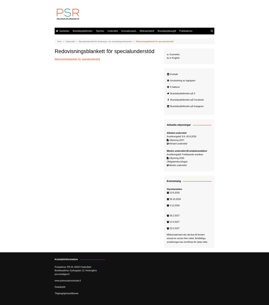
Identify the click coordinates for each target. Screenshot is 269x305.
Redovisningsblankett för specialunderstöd (77, 59)
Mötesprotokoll (147, 31)
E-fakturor (175, 87)
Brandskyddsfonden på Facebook (187, 100)
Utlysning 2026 (176, 158)
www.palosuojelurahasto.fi (68, 280)
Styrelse (100, 31)
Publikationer (186, 31)
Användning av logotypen (182, 80)
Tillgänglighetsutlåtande (66, 293)
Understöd (112, 31)
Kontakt (174, 74)
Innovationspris (128, 31)
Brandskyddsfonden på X (182, 93)
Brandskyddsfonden (83, 31)
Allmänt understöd (178, 143)
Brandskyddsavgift (167, 31)
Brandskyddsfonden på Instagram (187, 106)
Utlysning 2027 (176, 140)
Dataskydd (60, 287)
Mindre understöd (178, 165)
